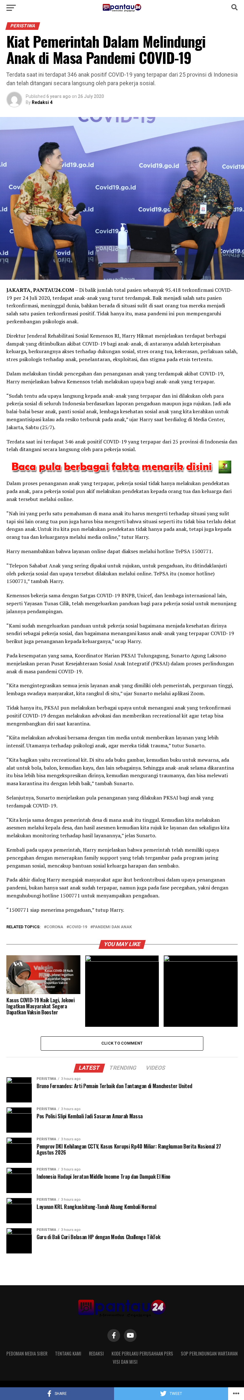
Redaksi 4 (42, 102)
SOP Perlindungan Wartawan (209, 1353)
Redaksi (96, 1353)
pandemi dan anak (112, 927)
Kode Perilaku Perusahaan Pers (142, 1353)
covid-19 (78, 927)
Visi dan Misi (125, 1361)
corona (54, 927)
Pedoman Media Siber (26, 1353)
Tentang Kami (68, 1353)
